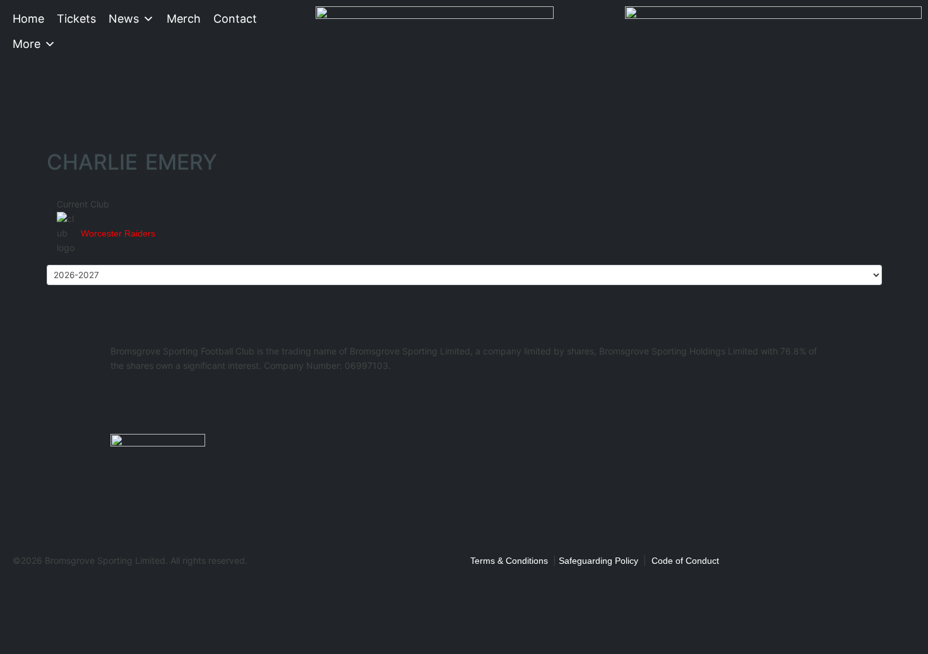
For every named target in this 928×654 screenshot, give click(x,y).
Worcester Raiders (118, 233)
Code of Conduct (685, 561)
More (26, 43)
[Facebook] (126, 401)
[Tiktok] (262, 401)
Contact (235, 18)
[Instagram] (194, 401)
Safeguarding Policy (598, 561)
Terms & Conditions (509, 561)
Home (28, 18)
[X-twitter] (160, 401)
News (124, 18)
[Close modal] (14, 588)
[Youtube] (228, 401)
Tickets (76, 18)
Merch (184, 18)
